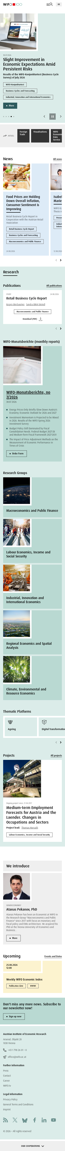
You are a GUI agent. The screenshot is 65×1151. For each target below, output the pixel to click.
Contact (7, 1075)
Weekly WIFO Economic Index (24, 979)
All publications (54, 285)
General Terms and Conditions (18, 1104)
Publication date (16, 986)
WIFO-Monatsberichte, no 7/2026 (28, 395)
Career (6, 1080)
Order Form (18, 453)
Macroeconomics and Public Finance (25, 241)
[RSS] (5, 1120)
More (11, 105)
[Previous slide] (44, 116)
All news (57, 159)
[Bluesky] (24, 1120)
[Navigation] (50, 4)
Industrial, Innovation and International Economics (28, 97)
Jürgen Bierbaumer (15, 304)
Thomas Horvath (29, 827)
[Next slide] (61, 116)
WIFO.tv (7, 1085)
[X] (15, 1120)
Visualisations (40, 131)
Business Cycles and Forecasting (20, 90)
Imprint (7, 1109)
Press (5, 1070)
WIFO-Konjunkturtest (15, 84)
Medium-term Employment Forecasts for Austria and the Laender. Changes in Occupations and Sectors (31, 815)
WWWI (33, 986)
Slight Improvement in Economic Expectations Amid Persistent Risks (29, 64)
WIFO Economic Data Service (57, 135)
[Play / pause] (52, 116)
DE (59, 4)
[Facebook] (34, 1120)
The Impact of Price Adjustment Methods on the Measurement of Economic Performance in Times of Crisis (33, 442)
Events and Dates (53, 956)
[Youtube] (53, 1120)
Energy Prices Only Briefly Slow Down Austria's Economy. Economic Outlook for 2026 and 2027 (33, 411)
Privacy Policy (10, 1099)
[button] (3, 116)
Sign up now (15, 1016)
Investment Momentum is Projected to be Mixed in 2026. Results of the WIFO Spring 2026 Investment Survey (34, 420)
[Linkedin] (44, 1120)
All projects (56, 755)
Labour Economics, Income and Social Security (29, 834)
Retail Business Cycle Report (21, 229)
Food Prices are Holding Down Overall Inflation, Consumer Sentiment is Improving (23, 203)
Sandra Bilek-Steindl (35, 304)
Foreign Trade (23, 133)
